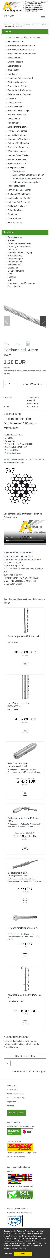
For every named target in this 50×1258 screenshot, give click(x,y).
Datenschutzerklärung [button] (18, 1248)
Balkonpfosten (14, 66)
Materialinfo (13, 268)
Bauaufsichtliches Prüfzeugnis (21, 283)
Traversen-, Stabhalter (18, 147)
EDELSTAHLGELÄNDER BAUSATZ (25, 37)
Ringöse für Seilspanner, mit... (23, 928)
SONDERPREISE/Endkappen (21, 45)
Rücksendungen (15, 259)
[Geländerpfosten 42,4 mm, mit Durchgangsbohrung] (25, 664)
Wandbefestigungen (17, 151)
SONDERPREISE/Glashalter (21, 50)
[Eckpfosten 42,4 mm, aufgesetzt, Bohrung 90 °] (25, 731)
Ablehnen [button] (8, 1254)
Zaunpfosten (13, 70)
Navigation (9, 16)
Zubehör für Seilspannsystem (26, 182)
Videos (11, 280)
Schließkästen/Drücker (18, 206)
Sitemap (10, 1106)
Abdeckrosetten (15, 102)
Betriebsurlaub (14, 265)
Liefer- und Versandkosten (20, 243)
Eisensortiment (14, 218)
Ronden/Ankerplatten (17, 159)
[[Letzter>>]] (14, 1063)
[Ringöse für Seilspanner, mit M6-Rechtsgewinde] (25, 955)
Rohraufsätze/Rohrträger (19, 143)
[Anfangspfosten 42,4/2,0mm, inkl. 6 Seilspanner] (25, 1023)
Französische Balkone (18, 86)
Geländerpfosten (15, 62)
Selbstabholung (15, 256)
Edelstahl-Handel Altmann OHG (18, 556)
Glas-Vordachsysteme (18, 127)
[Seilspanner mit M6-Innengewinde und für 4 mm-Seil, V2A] (25, 793)
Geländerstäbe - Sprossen (20, 94)
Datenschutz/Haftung (15, 1098)
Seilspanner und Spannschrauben (28, 175)
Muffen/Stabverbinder (17, 135)
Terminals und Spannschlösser (27, 178)
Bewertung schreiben (25, 1056)
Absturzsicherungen (17, 82)
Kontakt (11, 240)
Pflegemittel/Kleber (16, 186)
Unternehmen (14, 249)
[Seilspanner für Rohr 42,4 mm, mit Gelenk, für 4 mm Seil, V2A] (25, 848)
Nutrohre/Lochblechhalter (19, 190)
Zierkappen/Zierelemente (19, 194)
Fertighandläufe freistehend (20, 78)
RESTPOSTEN (15, 222)
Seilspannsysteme (16, 167)
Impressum (11, 1102)
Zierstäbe (12, 98)
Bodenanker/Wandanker (19, 139)
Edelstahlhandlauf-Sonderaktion (22, 54)
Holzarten (12, 277)
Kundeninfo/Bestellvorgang (20, 252)
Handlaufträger (14, 123)
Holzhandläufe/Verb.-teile (19, 202)
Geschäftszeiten (15, 237)
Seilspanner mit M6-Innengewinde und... (18, 765)
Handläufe (12, 74)
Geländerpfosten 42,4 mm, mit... (24, 636)
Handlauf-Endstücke (17, 115)
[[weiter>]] (7, 1063)
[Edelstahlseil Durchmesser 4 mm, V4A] (25, 316)
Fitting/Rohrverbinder (17, 131)
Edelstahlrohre (14, 58)
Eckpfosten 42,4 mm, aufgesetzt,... (18, 704)
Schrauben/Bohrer (16, 210)
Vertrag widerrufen (16, 1113)
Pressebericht (14, 286)
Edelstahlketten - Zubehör (19, 198)
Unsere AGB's (12, 1089)
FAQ (10, 274)
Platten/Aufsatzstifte (17, 163)
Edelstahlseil (19, 171)
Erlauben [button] (23, 1254)
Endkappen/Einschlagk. (18, 111)
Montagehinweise (16, 271)
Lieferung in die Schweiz (19, 246)
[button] (43, 321)
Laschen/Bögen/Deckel (18, 155)
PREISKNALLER (16, 41)
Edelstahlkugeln (15, 106)
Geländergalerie (15, 262)
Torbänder (12, 214)
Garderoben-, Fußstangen (19, 90)
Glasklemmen (14, 119)
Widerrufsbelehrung (15, 1093)
